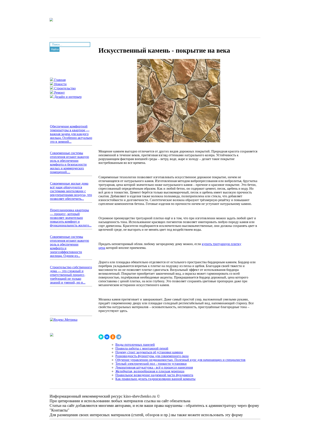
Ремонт (59, 92)
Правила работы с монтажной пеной (141, 348)
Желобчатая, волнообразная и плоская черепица (149, 371)
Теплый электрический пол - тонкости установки (151, 363)
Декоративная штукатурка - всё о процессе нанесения (154, 367)
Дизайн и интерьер (67, 97)
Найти (55, 49)
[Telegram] (118, 336)
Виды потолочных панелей (135, 344)
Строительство (64, 88)
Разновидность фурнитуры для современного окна (152, 356)
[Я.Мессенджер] (101, 336)
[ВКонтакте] (106, 336)
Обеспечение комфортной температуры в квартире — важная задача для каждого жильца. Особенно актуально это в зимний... (71, 134)
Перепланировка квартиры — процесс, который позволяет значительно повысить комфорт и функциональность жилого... (71, 217)
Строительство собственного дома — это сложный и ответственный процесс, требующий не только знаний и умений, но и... (71, 274)
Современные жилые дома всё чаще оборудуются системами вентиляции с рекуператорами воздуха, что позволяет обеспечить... (71, 191)
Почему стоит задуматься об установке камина (149, 352)
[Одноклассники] (112, 336)
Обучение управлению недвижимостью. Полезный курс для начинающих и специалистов (180, 360)
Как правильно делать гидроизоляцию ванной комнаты (155, 379)
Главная (59, 80)
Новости (60, 84)
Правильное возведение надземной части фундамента (154, 375)
